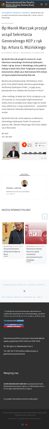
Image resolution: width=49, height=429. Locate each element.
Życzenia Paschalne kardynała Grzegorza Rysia (12, 251)
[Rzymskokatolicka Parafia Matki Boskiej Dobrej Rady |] (3, 4)
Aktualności (17, 13)
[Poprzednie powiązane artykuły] (39, 216)
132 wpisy (10, 194)
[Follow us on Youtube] (26, 424)
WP (16, 418)
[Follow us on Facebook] (22, 424)
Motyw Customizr (35, 418)
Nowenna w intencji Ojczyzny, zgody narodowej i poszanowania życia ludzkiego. (34, 254)
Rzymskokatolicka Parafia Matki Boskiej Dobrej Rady (27, 413)
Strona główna (7, 13)
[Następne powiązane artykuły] (44, 216)
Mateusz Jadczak (12, 53)
